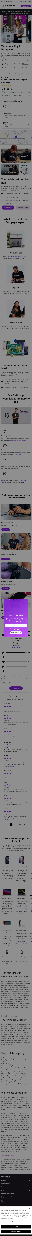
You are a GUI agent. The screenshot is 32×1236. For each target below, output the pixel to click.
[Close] (30, 1208)
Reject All (16, 1226)
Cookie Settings (16, 1222)
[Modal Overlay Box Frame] (16, 618)
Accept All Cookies (16, 1231)
